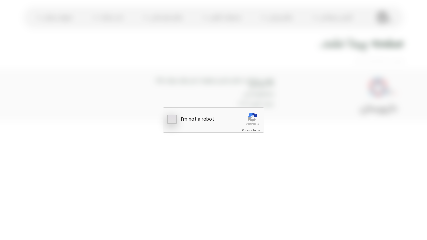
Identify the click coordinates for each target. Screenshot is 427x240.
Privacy (246, 130)
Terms (256, 130)
